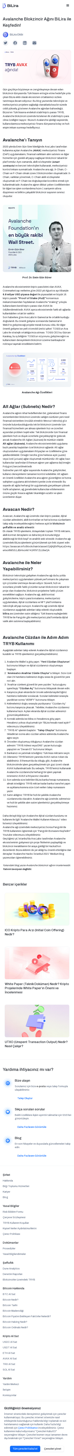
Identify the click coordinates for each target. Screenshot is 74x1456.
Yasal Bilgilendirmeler (14, 1254)
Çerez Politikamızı (28, 1428)
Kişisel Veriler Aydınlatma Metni (19, 1228)
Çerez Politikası (11, 1234)
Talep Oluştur (25, 1098)
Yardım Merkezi (11, 1384)
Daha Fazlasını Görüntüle (31, 1127)
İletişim (6, 1389)
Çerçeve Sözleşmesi (14, 1217)
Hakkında (8, 1180)
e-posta (41, 1086)
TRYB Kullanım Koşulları (16, 1223)
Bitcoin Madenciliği (13, 1311)
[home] (10, 5)
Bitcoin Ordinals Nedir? (15, 1327)
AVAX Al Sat (10, 1358)
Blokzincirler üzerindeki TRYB (19, 1279)
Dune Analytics (11, 1268)
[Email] (34, 43)
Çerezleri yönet (52, 1449)
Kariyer (6, 1191)
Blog (5, 1197)
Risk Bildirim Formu (13, 1212)
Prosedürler (9, 1248)
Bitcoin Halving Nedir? (15, 1322)
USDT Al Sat (10, 1347)
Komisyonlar (9, 1395)
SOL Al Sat (9, 1369)
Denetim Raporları (12, 1274)
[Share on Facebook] (15, 43)
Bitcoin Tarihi (10, 1305)
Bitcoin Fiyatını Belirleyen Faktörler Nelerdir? (27, 1316)
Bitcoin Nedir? (10, 1299)
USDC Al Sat (10, 1342)
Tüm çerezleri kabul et (25, 1449)
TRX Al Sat (9, 1364)
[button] (67, 5)
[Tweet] (5, 43)
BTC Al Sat (9, 1294)
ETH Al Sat (9, 1353)
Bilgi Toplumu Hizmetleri (16, 1186)
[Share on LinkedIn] (25, 43)
